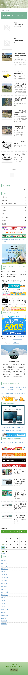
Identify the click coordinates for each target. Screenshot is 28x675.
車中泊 (23, 103)
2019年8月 (4, 621)
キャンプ (16, 119)
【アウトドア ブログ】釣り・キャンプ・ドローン (14, 664)
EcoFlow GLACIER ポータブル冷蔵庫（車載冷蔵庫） (19, 482)
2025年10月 (4, 560)
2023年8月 (4, 566)
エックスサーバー (19, 336)
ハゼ (20, 61)
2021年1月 (4, 589)
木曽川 (19, 103)
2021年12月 (4, 577)
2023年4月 (4, 569)
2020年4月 (4, 603)
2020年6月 (4, 598)
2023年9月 (4, 563)
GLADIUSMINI (17, 78)
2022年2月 (4, 572)
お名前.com (16, 343)
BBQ (22, 61)
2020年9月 (4, 595)
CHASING (21, 76)
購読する (14, 670)
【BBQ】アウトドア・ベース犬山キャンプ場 (20, 128)
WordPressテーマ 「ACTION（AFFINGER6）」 (13, 427)
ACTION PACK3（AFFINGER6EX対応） (11, 430)
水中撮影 (23, 78)
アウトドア (21, 119)
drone (20, 146)
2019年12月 (4, 609)
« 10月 (3, 553)
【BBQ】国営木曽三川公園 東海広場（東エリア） (20, 55)
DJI (23, 145)
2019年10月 (4, 615)
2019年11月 (4, 612)
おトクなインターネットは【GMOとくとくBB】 (13, 442)
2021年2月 (4, 586)
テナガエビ (19, 64)
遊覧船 (18, 118)
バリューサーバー (17, 339)
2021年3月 (4, 583)
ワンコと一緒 (23, 118)
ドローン (24, 146)
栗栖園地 (24, 116)
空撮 (20, 161)
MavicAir (16, 161)
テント (15, 121)
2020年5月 (4, 601)
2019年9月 (4, 618)
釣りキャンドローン (14, 6)
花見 (15, 118)
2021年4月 (4, 580)
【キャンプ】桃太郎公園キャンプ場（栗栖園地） (20, 112)
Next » (14, 169)
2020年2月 (4, 606)
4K (23, 75)
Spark (17, 146)
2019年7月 (4, 624)
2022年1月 (4, 574)
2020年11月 (4, 592)
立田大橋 (24, 92)
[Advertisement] (14, 643)
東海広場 (18, 62)
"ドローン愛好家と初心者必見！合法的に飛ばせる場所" (20, 506)
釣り (23, 59)
